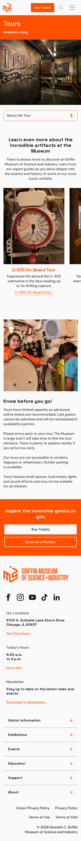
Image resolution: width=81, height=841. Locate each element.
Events (14, 749)
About (13, 792)
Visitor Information (24, 720)
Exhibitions (17, 734)
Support (15, 778)
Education (16, 763)
